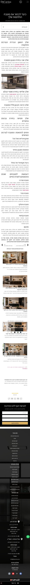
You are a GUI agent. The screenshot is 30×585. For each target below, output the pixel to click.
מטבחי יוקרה (11, 184)
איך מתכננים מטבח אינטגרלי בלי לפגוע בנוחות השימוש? (16, 265)
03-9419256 (15, 569)
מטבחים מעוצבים (19, 64)
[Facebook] (20, 573)
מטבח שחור (26, 190)
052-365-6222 (15, 564)
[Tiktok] (9, 573)
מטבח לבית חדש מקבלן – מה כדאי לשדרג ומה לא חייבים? (15, 356)
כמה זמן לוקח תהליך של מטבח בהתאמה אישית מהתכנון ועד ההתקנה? (16, 288)
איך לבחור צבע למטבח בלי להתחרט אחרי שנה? (16, 333)
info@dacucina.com (15, 559)
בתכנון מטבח (12, 94)
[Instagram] (17, 573)
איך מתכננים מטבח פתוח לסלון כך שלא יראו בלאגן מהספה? (15, 310)
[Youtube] (13, 573)
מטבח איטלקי (17, 66)
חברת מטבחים (22, 20)
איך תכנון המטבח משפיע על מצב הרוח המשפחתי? (15, 380)
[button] (1, 583)
